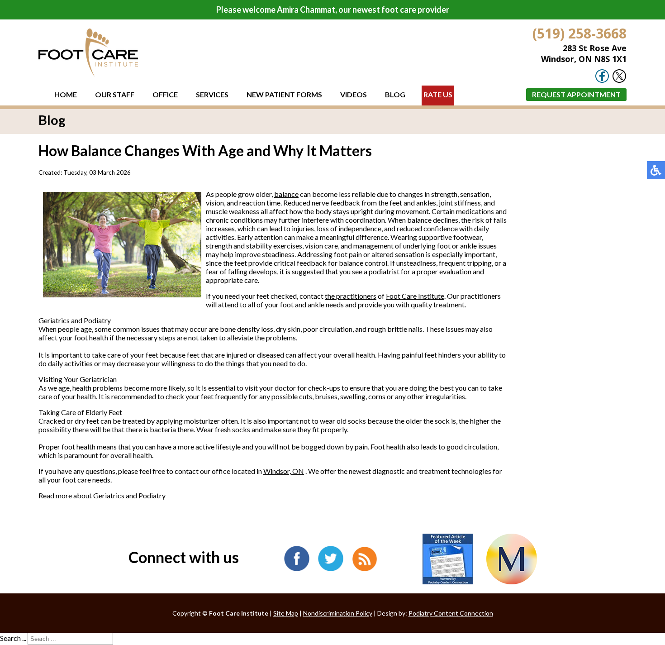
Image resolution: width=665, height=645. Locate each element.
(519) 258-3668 (579, 33)
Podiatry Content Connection (450, 613)
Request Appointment (576, 94)
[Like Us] (602, 80)
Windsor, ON (283, 471)
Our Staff (114, 94)
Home (65, 94)
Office (165, 94)
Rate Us (437, 94)
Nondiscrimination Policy (337, 613)
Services (212, 94)
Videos (353, 94)
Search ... (13, 638)
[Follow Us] (619, 80)
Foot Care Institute (415, 295)
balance (286, 194)
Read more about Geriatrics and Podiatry (102, 495)
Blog (395, 94)
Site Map (285, 613)
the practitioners (350, 295)
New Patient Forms (284, 94)
